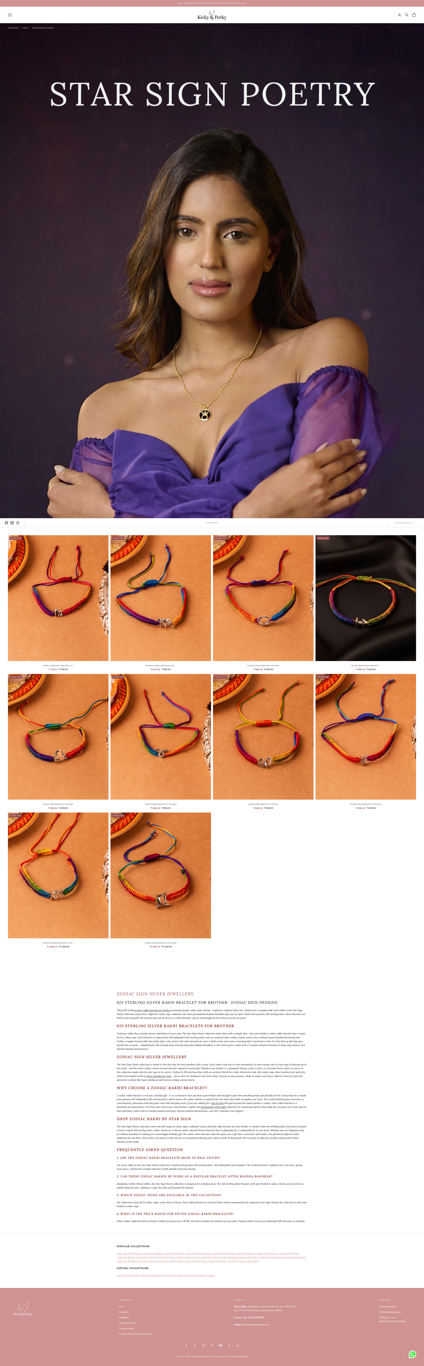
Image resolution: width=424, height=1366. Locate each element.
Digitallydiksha (239, 1356)
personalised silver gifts (214, 1106)
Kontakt (123, 1311)
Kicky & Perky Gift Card (180, 1275)
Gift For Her (123, 1275)
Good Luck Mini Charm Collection (239, 1261)
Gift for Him (138, 1275)
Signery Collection (257, 1253)
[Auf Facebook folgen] (186, 1345)
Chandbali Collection (236, 1257)
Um (121, 1306)
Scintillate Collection (207, 1261)
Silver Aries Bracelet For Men (263, 804)
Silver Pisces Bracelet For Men (365, 804)
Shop (25, 28)
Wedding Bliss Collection (284, 1257)
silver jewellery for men (159, 1076)
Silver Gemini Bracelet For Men (161, 943)
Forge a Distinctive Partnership (136, 1333)
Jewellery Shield (127, 1322)
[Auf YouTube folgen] (220, 1345)
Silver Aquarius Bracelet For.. (58, 943)
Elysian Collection (259, 1257)
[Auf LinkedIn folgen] (237, 1345)
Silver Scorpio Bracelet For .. (161, 666)
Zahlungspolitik (387, 1306)
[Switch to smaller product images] (12, 522)
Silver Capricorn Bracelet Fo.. (58, 666)
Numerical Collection (140, 1261)
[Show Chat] (413, 1354)
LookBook (124, 1317)
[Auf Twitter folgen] (194, 1345)
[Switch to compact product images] (17, 522)
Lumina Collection (163, 1261)
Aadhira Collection (165, 1253)
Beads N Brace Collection (173, 1257)
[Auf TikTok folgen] (229, 1345)
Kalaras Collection (186, 1253)
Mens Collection (197, 1257)
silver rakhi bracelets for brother (153, 1010)
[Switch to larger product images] (6, 522)
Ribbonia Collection (235, 1253)
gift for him (218, 1103)
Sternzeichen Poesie (42, 28)
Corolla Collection (184, 1261)
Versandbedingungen (390, 1311)
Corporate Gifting (204, 1275)
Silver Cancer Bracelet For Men (263, 666)
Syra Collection (125, 1253)
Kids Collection (216, 1257)
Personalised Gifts (156, 1275)
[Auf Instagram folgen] (203, 1345)
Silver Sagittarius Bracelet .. (365, 666)
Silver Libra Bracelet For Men (58, 804)
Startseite (13, 28)
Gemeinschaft (126, 1328)
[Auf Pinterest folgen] (212, 1345)
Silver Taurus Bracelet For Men (161, 804)
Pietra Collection (144, 1253)
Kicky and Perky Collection (143, 1257)
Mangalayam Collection (210, 1253)
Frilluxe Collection (279, 1253)
